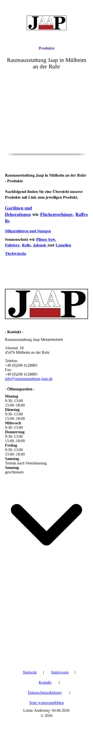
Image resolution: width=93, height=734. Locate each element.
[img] (46, 23)
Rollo (26, 245)
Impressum (59, 672)
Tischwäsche (15, 253)
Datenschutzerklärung (45, 692)
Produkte (47, 48)
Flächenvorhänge (56, 214)
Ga (8, 208)
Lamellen (63, 245)
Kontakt (45, 682)
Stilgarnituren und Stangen (28, 231)
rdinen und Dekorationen (18, 211)
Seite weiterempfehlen (46, 702)
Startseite (30, 672)
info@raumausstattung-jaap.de (29, 379)
